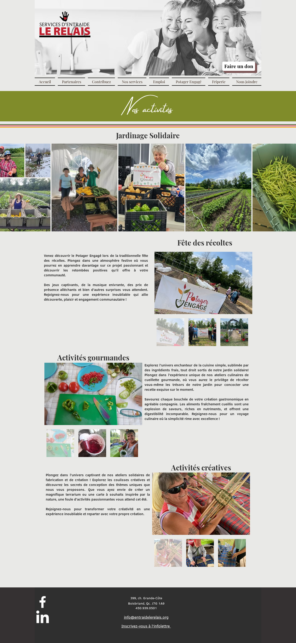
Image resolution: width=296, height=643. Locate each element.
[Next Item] (244, 282)
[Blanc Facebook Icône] (42, 602)
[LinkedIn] (42, 618)
